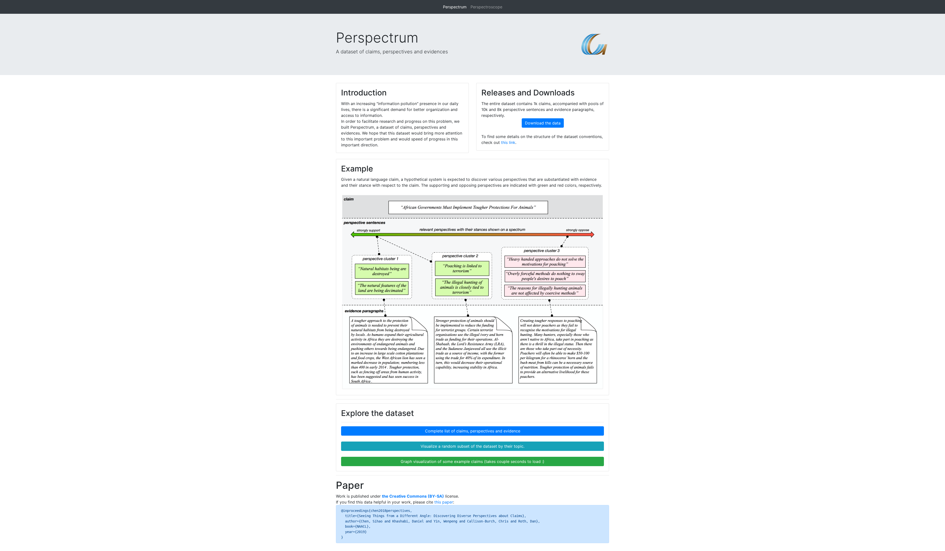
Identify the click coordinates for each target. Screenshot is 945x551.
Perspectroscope (486, 6)
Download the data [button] (543, 123)
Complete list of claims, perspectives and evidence (472, 431)
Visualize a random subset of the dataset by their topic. (472, 446)
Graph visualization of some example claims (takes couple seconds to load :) (472, 461)
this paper (443, 502)
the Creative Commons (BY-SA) (413, 496)
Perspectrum (455, 6)
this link (508, 142)
